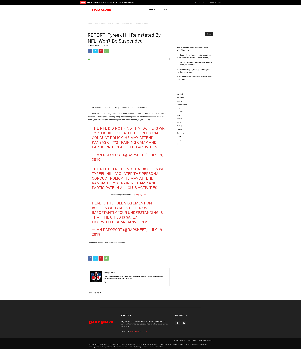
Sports (96, 24)
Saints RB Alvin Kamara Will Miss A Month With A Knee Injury (194, 78)
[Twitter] (203, 2)
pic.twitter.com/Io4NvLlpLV (119, 222)
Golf (178, 115)
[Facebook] (195, 2)
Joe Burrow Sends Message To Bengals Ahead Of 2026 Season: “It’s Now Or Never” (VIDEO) (194, 56)
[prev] (154, 2)
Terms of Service (179, 340)
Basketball (180, 98)
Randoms (180, 133)
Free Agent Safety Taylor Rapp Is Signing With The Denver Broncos (108, 2)
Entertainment (182, 105)
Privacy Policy (191, 340)
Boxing (179, 101)
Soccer (179, 140)
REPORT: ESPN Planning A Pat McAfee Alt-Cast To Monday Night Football (194, 63)
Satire (179, 136)
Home (90, 24)
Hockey (179, 119)
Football (103, 24)
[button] (176, 10)
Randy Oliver (94, 45)
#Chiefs (150, 128)
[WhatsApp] (106, 51)
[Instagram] (199, 2)
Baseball (180, 94)
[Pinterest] (101, 51)
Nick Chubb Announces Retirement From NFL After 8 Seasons (193, 49)
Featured (180, 108)
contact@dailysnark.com (139, 331)
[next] (158, 2)
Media (179, 122)
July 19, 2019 (141, 194)
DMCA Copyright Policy (205, 340)
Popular (179, 129)
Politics (179, 126)
